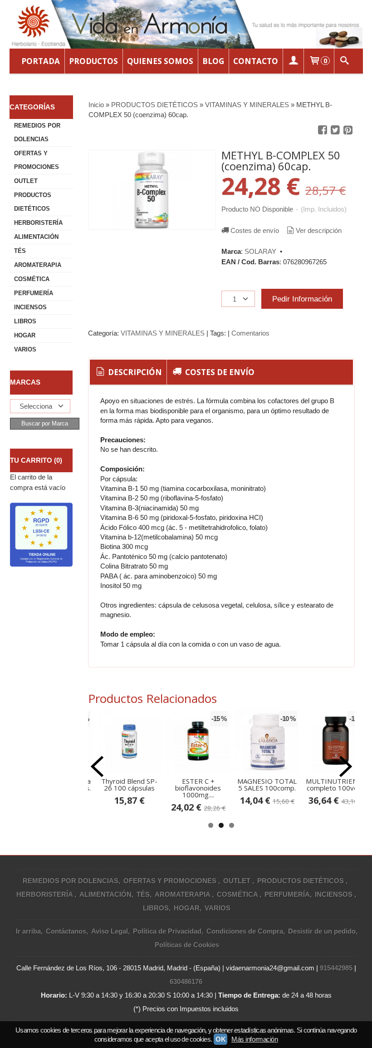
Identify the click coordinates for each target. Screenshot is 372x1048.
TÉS (20, 250)
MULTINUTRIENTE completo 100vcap (336, 784)
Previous (97, 766)
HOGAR (24, 335)
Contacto (255, 61)
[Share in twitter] (335, 130)
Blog (213, 61)
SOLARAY (260, 251)
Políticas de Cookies (187, 945)
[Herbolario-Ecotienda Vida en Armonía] (186, 24)
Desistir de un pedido (322, 931)
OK (220, 1039)
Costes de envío (254, 230)
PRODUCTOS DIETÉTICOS (32, 202)
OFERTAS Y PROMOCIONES (36, 160)
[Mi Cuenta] (293, 61)
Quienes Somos (160, 61)
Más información (254, 1039)
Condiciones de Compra (244, 931)
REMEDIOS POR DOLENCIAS (37, 132)
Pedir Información (302, 298)
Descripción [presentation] (134, 372)
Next (346, 766)
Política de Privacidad (167, 931)
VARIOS (25, 349)
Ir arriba (28, 931)
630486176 (186, 981)
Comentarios (250, 333)
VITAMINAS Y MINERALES (163, 333)
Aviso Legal (109, 931)
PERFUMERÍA (33, 293)
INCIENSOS (30, 307)
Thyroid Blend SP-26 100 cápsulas (129, 784)
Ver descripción (319, 230)
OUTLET (26, 181)
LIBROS (25, 321)
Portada (40, 61)
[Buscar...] (344, 61)
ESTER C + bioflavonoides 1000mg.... (198, 787)
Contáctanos (66, 931)
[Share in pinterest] (348, 130)
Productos (93, 61)
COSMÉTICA (31, 279)
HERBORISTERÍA (38, 222)
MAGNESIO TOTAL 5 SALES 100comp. (267, 784)
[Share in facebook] (322, 130)
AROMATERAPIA (37, 265)
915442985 (336, 968)
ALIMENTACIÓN (36, 236)
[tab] (128, 372)
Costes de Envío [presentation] (219, 372)
